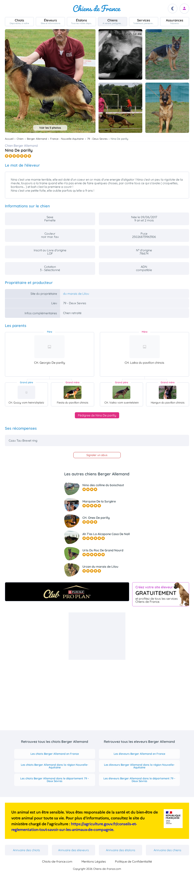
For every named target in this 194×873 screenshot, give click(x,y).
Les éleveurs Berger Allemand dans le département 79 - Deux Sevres (139, 780)
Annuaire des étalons (120, 850)
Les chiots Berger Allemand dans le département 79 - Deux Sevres (54, 780)
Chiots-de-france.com (57, 861)
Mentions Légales (93, 861)
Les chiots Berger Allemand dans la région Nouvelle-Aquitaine (54, 766)
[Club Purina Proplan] (67, 591)
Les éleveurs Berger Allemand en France (139, 753)
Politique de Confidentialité (133, 861)
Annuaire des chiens (167, 850)
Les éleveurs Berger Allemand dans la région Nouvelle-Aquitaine (139, 766)
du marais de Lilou (76, 293)
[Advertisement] (97, 636)
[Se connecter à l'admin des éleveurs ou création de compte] (184, 8)
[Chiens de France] (97, 8)
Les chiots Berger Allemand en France (55, 753)
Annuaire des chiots (26, 850)
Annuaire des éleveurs (73, 850)
